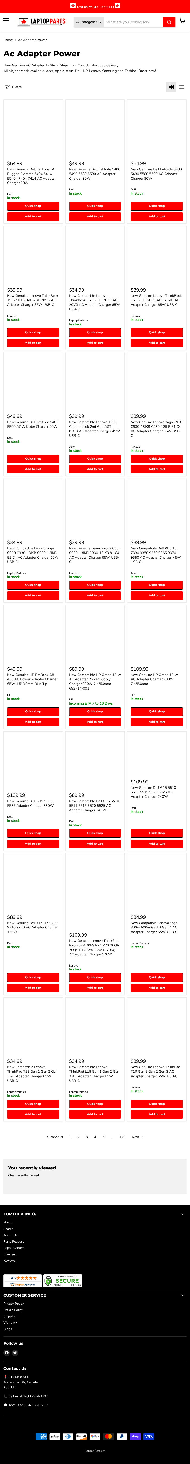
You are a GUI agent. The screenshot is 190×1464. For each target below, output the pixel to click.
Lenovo (11, 316)
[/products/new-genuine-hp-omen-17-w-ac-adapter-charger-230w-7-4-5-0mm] (157, 635)
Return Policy (13, 1310)
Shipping (9, 1316)
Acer (72, 447)
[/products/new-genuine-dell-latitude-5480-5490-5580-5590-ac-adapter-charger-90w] (157, 129)
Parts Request (13, 1241)
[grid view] (171, 87)
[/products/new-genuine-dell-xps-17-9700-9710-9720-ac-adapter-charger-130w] (33, 883)
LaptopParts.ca (78, 320)
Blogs (7, 1329)
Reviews (9, 1260)
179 (122, 1137)
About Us (10, 1235)
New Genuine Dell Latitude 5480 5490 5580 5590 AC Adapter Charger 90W (94, 174)
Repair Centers (14, 1248)
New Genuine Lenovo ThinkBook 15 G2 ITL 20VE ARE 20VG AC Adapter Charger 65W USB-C (32, 300)
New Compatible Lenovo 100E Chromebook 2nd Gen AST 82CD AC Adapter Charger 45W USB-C (94, 429)
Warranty (10, 1322)
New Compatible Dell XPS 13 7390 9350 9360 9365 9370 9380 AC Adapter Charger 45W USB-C (156, 555)
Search (8, 1229)
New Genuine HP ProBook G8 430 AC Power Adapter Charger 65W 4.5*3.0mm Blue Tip (32, 679)
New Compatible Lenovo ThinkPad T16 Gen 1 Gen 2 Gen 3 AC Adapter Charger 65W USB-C (32, 1074)
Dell (10, 194)
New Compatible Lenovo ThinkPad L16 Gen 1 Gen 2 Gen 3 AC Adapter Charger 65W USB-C (94, 1074)
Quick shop (33, 206)
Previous (56, 1137)
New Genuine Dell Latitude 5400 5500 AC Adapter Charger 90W (32, 424)
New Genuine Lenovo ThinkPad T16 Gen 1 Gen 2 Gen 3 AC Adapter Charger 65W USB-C (155, 1071)
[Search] (169, 22)
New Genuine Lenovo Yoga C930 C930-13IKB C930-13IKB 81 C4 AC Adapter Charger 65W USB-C (156, 429)
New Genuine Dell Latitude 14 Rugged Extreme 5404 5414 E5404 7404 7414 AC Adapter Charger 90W (31, 176)
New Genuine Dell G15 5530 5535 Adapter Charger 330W (30, 803)
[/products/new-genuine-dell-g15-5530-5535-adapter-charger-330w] (33, 761)
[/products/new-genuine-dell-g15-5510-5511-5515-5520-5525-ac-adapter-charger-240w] (157, 754)
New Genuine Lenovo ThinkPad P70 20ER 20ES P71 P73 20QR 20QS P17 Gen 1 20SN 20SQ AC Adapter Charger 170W (94, 947)
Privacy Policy (13, 1303)
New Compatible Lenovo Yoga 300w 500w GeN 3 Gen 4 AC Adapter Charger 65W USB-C (154, 927)
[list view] (181, 87)
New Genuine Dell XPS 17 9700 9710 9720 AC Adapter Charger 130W (32, 927)
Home (8, 40)
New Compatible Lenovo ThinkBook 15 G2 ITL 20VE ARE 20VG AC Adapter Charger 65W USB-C (94, 302)
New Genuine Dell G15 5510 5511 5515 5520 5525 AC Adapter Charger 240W (153, 792)
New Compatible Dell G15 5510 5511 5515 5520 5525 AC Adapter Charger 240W (94, 805)
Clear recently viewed (23, 1175)
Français (9, 1254)
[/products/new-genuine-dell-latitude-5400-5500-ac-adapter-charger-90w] (33, 382)
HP (9, 695)
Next (136, 1137)
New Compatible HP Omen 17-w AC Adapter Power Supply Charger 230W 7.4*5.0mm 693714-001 (95, 681)
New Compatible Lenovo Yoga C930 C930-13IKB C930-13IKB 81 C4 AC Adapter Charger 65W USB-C (33, 555)
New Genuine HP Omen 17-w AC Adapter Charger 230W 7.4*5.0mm (154, 679)
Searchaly (105, 1456)
